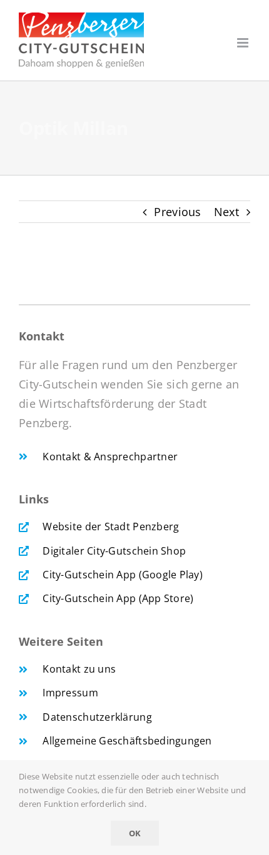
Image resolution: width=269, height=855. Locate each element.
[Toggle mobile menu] (243, 42)
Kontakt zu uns (79, 669)
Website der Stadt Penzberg (111, 526)
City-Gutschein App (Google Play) (123, 574)
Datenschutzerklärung (97, 717)
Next (226, 211)
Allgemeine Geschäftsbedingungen (127, 741)
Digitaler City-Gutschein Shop (114, 551)
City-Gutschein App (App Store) (118, 598)
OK (135, 833)
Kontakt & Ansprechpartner (110, 456)
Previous (177, 211)
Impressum (70, 692)
